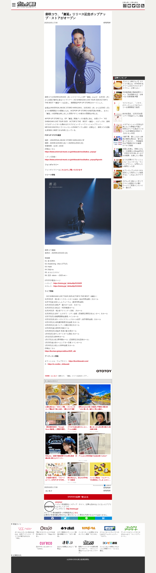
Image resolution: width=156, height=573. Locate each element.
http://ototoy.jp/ (72, 509)
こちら (75, 513)
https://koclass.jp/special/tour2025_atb (60, 351)
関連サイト (17, 524)
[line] (86, 518)
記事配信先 (17, 555)
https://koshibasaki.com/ (78, 361)
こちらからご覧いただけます (71, 170)
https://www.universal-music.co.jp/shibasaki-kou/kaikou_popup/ (70, 152)
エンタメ (48, 491)
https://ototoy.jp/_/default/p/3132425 (67, 283)
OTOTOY (107, 23)
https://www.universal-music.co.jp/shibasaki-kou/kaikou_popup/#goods (73, 160)
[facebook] (52, 518)
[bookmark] (103, 518)
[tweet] (65, 518)
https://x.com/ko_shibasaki (58, 364)
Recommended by (98, 485)
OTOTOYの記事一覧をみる (78, 497)
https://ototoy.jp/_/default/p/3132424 (67, 286)
